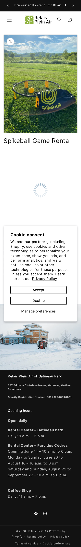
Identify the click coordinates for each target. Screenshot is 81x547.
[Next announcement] (73, 5)
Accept (38, 290)
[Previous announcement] (8, 5)
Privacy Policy (44, 279)
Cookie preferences (56, 543)
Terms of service (26, 543)
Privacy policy (59, 536)
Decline (38, 301)
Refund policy (36, 536)
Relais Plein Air (38, 531)
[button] (9, 20)
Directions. (15, 389)
